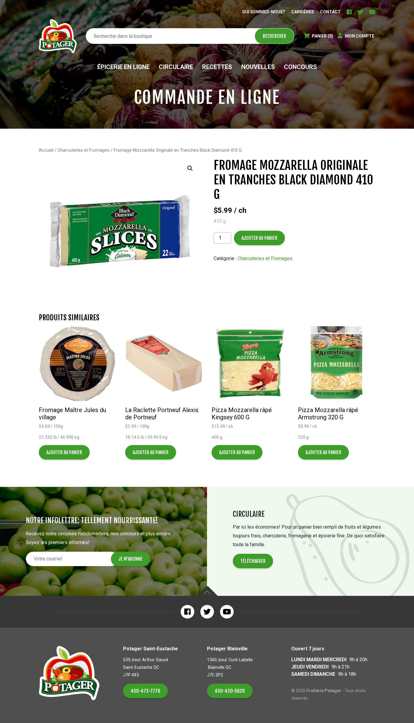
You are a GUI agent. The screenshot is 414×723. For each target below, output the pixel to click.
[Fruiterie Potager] (58, 36)
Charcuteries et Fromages (83, 150)
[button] (190, 168)
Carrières (302, 11)
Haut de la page (207, 591)
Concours (300, 67)
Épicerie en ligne (123, 67)
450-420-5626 (230, 691)
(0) (322, 36)
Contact (330, 11)
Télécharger (252, 561)
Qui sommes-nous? (263, 11)
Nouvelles (258, 67)
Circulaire (176, 67)
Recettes (217, 67)
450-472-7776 (145, 691)
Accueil (46, 150)
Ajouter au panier (259, 238)
